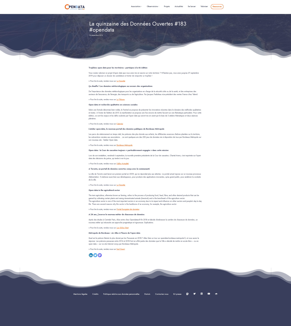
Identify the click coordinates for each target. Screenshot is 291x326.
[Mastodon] (100, 255)
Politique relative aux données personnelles (121, 294)
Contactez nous (161, 294)
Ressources (217, 6)
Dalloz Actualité (123, 163)
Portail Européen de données (128, 209)
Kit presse (177, 294)
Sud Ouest (121, 249)
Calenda (120, 124)
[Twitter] (95, 255)
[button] (141, 6)
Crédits (95, 294)
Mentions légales (80, 294)
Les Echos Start (122, 227)
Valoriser (204, 6)
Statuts (147, 294)
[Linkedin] (91, 255)
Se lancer (192, 6)
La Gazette (121, 81)
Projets (167, 6)
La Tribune (121, 99)
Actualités (179, 6)
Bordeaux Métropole (124, 145)
